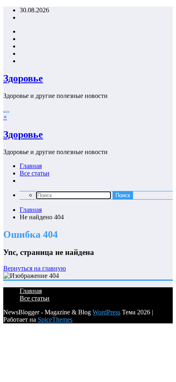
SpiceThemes (55, 319)
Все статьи (35, 173)
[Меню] (6, 112)
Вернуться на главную (34, 268)
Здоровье (23, 78)
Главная (31, 165)
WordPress (106, 312)
